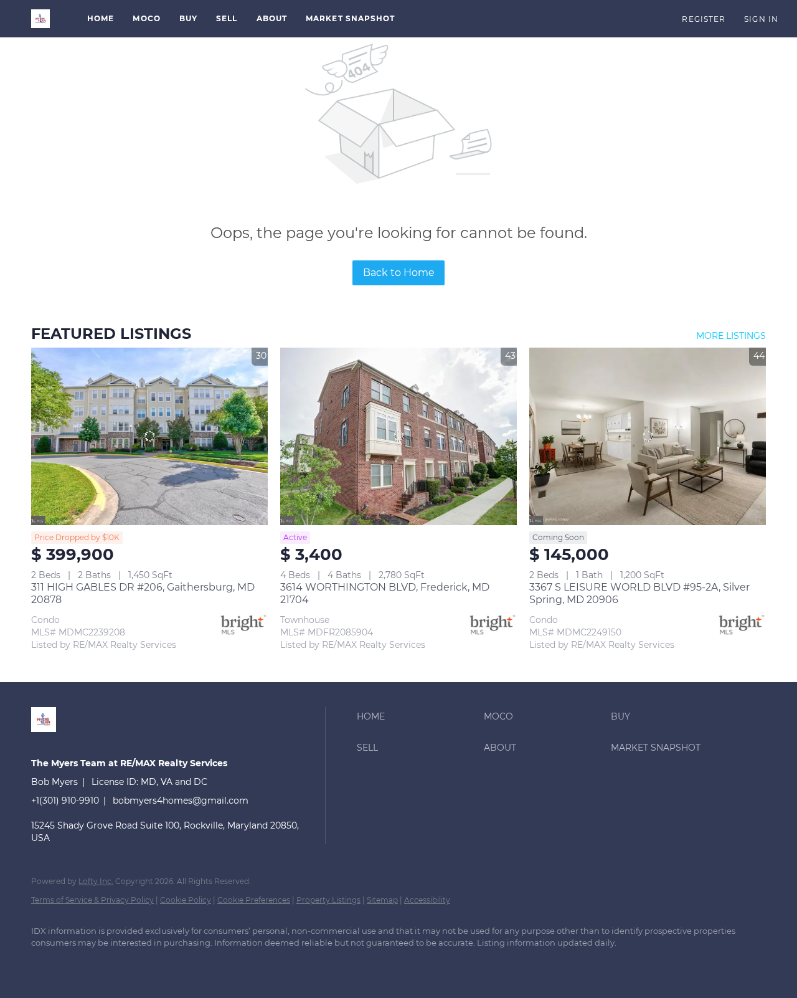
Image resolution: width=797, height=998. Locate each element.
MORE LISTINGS (731, 335)
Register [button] (703, 19)
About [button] (272, 18)
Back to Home (399, 272)
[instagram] (118, 964)
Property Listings (328, 900)
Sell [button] (226, 18)
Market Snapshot (350, 18)
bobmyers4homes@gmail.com (180, 800)
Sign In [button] (761, 19)
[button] (40, 18)
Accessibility (427, 900)
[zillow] (82, 964)
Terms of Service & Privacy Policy (92, 900)
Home (100, 18)
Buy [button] (188, 18)
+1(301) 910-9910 (65, 800)
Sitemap (382, 900)
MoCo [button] (146, 18)
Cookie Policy (185, 900)
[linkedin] (46, 964)
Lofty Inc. (95, 881)
